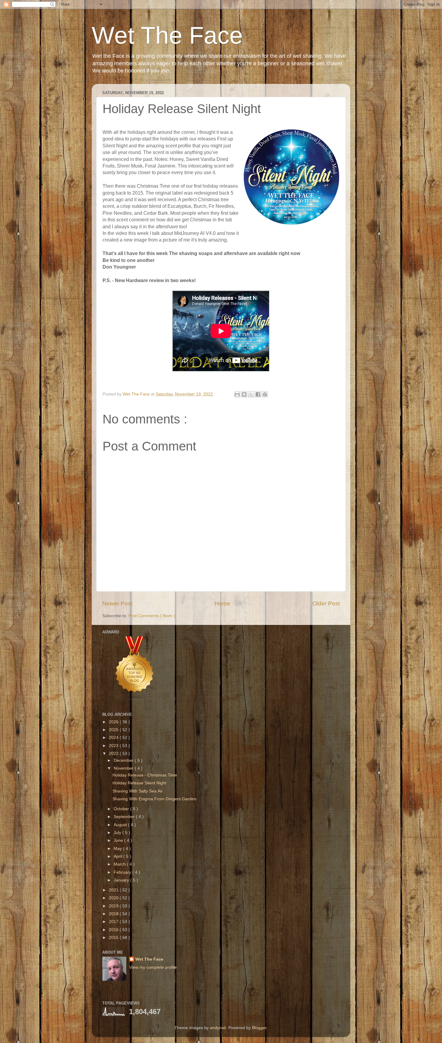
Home (222, 603)
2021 (114, 890)
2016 (114, 930)
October (122, 809)
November (124, 768)
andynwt (218, 1028)
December (124, 760)
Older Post (326, 603)
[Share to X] (251, 394)
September (125, 816)
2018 (114, 914)
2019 (114, 906)
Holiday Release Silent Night (139, 783)
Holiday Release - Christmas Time (144, 775)
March (120, 864)
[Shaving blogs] (134, 700)
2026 (114, 722)
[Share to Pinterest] (265, 394)
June (119, 840)
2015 (114, 937)
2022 (114, 753)
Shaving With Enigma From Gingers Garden (154, 799)
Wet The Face (167, 35)
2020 (114, 898)
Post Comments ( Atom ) (151, 616)
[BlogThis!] (244, 394)
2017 (114, 921)
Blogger (259, 1028)
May (118, 848)
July (118, 832)
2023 (114, 745)
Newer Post (117, 603)
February (123, 872)
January (122, 880)
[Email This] (237, 394)
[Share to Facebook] (258, 394)
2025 (114, 730)
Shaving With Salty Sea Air (137, 791)
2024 (114, 737)
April (118, 856)
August (121, 825)
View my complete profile (153, 967)
